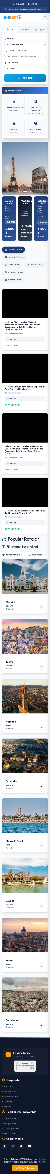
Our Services (10, 1091)
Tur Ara (27, 78)
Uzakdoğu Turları (12, 1128)
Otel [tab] (27, 29)
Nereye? (11, 38)
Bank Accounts (11, 1096)
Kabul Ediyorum (26, 1168)
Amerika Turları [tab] (15, 272)
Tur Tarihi (12, 62)
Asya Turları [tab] (14, 264)
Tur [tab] (11, 29)
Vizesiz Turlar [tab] (14, 279)
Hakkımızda (9, 1086)
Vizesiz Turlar (10, 1133)
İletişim (7, 1106)
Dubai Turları (10, 1118)
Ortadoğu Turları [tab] (17, 257)
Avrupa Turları (10, 1123)
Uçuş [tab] (41, 29)
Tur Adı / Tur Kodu (17, 50)
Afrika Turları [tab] (36, 264)
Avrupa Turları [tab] (15, 249)
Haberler (8, 1101)
